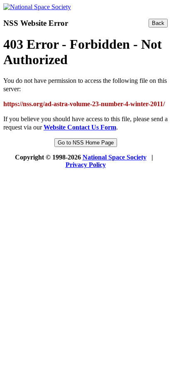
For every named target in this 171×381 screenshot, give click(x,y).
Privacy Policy (86, 164)
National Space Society (115, 157)
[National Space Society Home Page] (37, 6)
